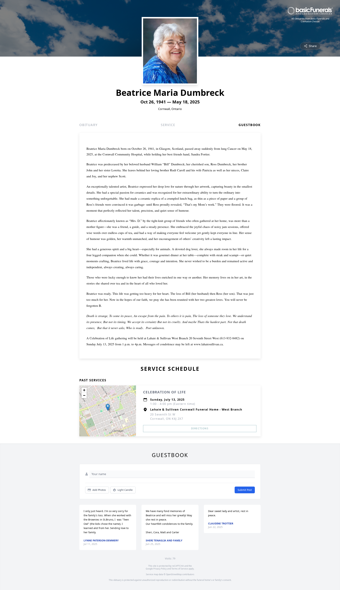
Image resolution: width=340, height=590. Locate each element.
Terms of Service (179, 568)
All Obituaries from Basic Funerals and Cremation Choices (310, 20)
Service (168, 125)
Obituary (88, 125)
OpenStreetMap (174, 574)
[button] (108, 407)
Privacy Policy (160, 568)
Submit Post (245, 490)
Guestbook (250, 125)
